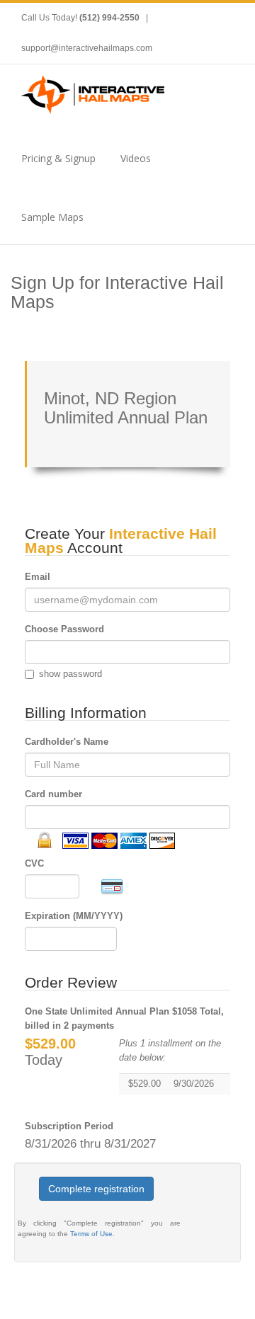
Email (37, 576)
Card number (53, 794)
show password (70, 673)
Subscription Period (69, 1126)
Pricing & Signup (58, 158)
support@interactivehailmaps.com (86, 48)
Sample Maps (52, 217)
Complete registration (96, 1188)
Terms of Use (91, 1234)
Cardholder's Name (66, 741)
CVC (34, 863)
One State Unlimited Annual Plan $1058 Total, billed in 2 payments (124, 1018)
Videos (135, 158)
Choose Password (64, 629)
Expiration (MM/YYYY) (74, 915)
